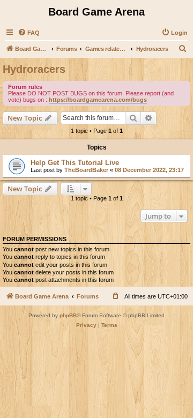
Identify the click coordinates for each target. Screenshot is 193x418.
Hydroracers (34, 69)
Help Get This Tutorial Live (75, 163)
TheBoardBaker (86, 170)
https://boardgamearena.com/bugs (98, 99)
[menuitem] (29, 32)
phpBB (68, 315)
